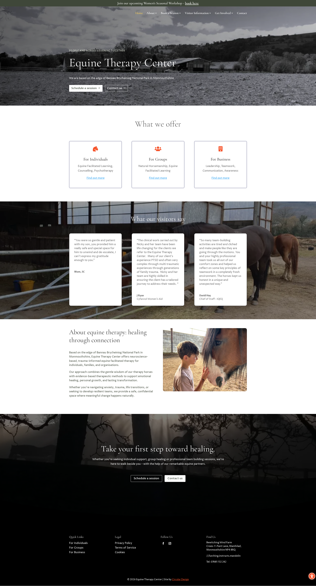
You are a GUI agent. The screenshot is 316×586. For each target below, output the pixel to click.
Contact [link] (242, 13)
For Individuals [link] (78, 543)
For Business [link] (77, 552)
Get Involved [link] (223, 13)
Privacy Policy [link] (123, 543)
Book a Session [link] (170, 13)
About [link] (150, 13)
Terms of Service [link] (125, 548)
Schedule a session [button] (84, 88)
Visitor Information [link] (197, 13)
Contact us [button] (114, 88)
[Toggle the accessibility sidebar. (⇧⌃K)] (312, 576)
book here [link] (192, 3)
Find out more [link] (96, 178)
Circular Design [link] (180, 579)
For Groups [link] (76, 548)
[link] (163, 543)
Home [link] (139, 13)
